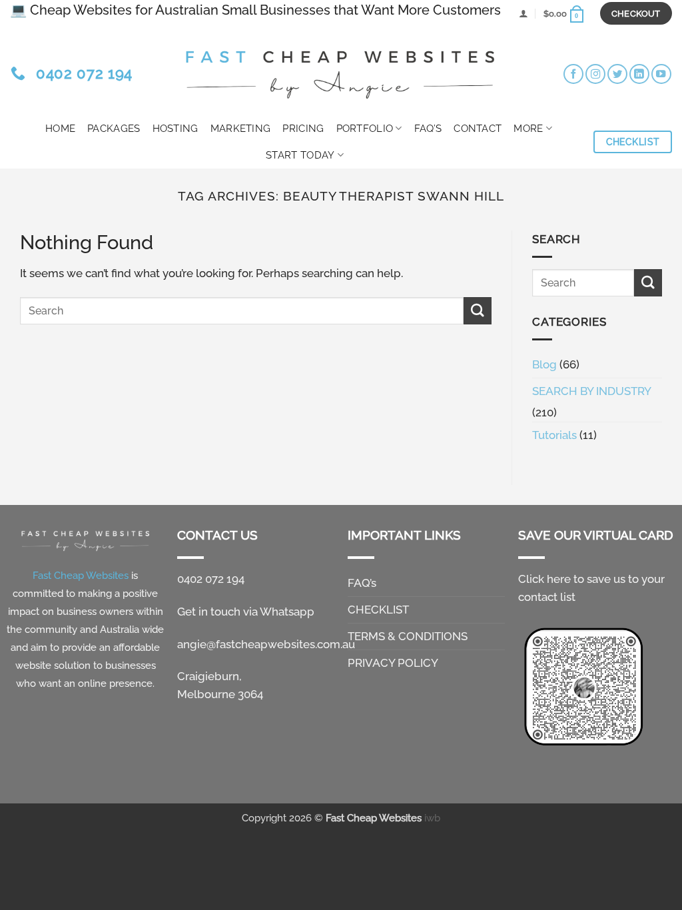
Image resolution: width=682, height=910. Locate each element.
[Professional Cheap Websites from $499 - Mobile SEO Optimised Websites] (341, 70)
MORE (528, 129)
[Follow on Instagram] (595, 74)
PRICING (303, 129)
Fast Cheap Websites (374, 818)
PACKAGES (113, 129)
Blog (544, 364)
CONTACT (478, 129)
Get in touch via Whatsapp (245, 611)
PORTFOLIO (365, 129)
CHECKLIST (378, 609)
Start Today (300, 155)
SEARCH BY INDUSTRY (591, 391)
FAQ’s (428, 129)
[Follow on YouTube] (661, 74)
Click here (544, 579)
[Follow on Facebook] (573, 74)
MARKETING (240, 129)
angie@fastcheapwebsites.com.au (266, 644)
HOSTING (175, 129)
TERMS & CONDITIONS (408, 636)
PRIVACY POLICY (393, 663)
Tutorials (554, 435)
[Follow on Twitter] (617, 74)
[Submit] (478, 310)
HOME (60, 129)
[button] (523, 13)
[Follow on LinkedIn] (639, 74)
